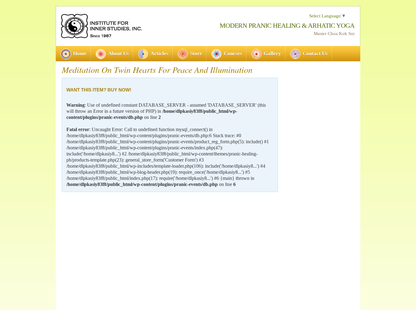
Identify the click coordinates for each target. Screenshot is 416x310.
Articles (159, 53)
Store (196, 53)
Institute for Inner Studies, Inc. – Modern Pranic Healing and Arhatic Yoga (101, 26)
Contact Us (315, 53)
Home (79, 53)
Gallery (272, 53)
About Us (118, 53)
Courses (233, 53)
